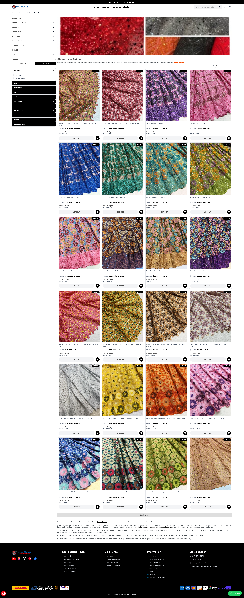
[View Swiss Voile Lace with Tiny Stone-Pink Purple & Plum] (210, 390)
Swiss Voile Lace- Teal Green (156, 197)
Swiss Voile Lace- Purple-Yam (156, 123)
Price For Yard (18, 110)
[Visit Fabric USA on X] (24, 559)
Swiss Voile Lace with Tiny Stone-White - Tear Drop (76, 418)
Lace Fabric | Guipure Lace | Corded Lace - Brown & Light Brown (166, 346)
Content (16, 97)
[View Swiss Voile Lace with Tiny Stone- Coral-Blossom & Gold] (210, 464)
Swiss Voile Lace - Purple (198, 271)
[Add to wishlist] (98, 138)
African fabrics (102, 522)
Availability (17, 70)
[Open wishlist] (225, 7)
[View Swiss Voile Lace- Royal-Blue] (79, 169)
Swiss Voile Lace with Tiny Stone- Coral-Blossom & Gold (209, 492)
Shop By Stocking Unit (20, 124)
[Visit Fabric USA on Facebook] (35, 559)
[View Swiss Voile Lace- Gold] (167, 242)
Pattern (16, 106)
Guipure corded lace (151, 527)
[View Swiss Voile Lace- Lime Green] (210, 169)
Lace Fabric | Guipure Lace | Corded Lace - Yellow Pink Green (77, 124)
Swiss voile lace (138, 527)
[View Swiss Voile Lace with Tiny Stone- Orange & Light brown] (167, 390)
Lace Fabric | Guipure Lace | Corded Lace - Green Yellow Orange (122, 346)
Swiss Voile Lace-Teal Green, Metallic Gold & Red (120, 492)
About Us (105, 7)
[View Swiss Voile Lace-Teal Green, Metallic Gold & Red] (123, 464)
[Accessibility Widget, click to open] (3, 593)
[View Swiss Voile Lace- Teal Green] (167, 169)
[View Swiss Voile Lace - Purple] (210, 242)
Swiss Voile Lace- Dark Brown (113, 271)
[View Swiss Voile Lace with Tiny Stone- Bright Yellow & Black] (123, 390)
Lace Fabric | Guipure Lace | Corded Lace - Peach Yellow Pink (78, 346)
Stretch (16, 120)
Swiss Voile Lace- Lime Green (200, 197)
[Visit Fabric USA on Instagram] (19, 559)
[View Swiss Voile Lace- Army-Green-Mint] (123, 169)
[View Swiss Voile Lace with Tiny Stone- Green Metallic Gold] (167, 464)
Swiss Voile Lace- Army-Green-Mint (115, 197)
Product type (18, 88)
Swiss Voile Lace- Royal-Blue (69, 197)
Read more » (179, 63)
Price (15, 83)
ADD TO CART (76, 138)
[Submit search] (219, 7)
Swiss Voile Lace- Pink (197, 123)
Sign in (126, 7)
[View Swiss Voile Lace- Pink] (210, 95)
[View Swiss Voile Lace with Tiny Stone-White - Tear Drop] (79, 390)
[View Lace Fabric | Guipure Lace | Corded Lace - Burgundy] (123, 95)
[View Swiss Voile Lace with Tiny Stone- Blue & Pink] (79, 464)
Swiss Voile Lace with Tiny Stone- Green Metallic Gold (164, 492)
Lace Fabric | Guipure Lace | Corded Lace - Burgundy (121, 123)
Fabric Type (17, 101)
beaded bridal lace (166, 527)
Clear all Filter (22, 64)
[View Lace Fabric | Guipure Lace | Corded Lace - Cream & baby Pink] (210, 316)
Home (96, 7)
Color (15, 92)
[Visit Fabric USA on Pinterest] (30, 559)
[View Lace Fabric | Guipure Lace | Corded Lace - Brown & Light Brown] (167, 316)
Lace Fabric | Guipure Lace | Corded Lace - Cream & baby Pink (210, 346)
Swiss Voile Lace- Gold (154, 271)
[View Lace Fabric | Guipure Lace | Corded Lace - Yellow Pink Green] (79, 95)
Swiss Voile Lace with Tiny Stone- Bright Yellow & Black (121, 418)
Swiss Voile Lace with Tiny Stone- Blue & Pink (74, 492)
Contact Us (116, 7)
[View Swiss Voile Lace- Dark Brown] (123, 242)
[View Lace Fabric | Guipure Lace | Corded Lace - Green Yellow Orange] (123, 316)
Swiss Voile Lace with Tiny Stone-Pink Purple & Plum (207, 418)
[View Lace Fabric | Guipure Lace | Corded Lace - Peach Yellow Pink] (79, 316)
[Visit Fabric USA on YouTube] (14, 559)
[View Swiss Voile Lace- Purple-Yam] (167, 95)
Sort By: (212, 66)
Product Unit (17, 115)
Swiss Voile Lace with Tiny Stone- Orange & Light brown (165, 418)
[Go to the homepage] (20, 7)
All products (22, 13)
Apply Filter (45, 64)
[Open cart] (230, 7)
